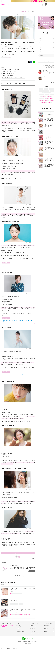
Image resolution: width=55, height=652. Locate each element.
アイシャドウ (15, 593)
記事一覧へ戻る (18, 575)
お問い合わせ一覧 (8, 648)
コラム (40, 49)
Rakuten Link (46, 631)
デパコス (46, 100)
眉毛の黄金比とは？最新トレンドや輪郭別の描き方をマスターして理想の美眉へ (18, 265)
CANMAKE (25, 614)
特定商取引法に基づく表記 (34, 633)
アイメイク (5, 56)
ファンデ (51, 100)
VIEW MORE (52, 82)
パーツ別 (46, 98)
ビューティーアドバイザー (20, 631)
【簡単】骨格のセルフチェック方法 (9, 71)
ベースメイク (41, 38)
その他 (40, 51)
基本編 (52, 90)
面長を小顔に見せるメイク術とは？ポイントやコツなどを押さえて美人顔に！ (18, 376)
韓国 (43, 92)
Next (33, 558)
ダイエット (41, 100)
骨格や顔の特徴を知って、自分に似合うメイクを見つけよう (13, 77)
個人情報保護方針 (24, 641)
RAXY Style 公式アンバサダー (44, 90)
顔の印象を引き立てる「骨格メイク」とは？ (10, 69)
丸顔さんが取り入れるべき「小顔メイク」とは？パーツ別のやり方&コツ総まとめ (18, 321)
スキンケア (41, 36)
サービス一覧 (3, 648)
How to (2, 57)
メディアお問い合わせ (33, 626)
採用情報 (35, 641)
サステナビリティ (15, 648)
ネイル (40, 47)
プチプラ (41, 98)
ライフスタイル (44, 102)
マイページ (17, 628)
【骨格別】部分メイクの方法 (7, 75)
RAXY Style (17, 7)
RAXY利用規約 (32, 631)
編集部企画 (51, 88)
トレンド (47, 94)
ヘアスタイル (43, 96)
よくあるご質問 (49, 7)
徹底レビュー (48, 92)
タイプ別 (6, 57)
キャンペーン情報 (27, 7)
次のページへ (17, 553)
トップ (6, 7)
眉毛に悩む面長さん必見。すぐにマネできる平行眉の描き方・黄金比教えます (18, 374)
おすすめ (46, 88)
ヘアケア (40, 44)
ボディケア (40, 42)
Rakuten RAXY (5, 4)
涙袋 (29, 614)
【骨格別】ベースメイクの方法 (8, 73)
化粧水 (51, 98)
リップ (52, 94)
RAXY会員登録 (46, 625)
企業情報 (19, 641)
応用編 (9, 57)
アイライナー (20, 614)
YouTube (45, 633)
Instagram (46, 628)
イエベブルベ (15, 614)
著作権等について (30, 641)
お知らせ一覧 (32, 625)
